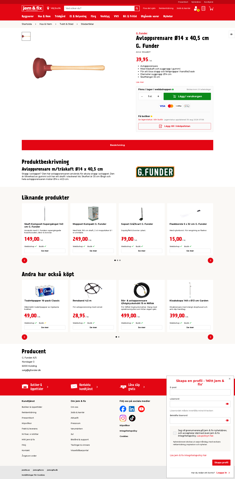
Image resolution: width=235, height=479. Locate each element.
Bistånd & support (80, 439)
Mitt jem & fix (28, 439)
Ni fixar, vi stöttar (30, 434)
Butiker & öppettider (32, 407)
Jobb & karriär (183, 8)
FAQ (24, 445)
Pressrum (75, 423)
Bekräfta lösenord (178, 415)
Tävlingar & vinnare (80, 445)
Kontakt (26, 450)
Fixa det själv (149, 8)
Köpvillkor (27, 423)
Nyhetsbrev (196, 2)
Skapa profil (221, 462)
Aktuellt (74, 418)
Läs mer (140, 82)
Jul (72, 434)
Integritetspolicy (128, 431)
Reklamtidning (166, 8)
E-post (173, 387)
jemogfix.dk (52, 470)
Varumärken (77, 428)
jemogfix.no (38, 470)
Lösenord (174, 399)
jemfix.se (26, 470)
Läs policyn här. (205, 436)
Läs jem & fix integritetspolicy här (188, 455)
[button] (115, 260)
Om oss (74, 407)
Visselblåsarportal (79, 450)
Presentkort (183, 2)
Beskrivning (117, 145)
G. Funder (141, 33)
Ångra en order (29, 456)
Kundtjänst (208, 2)
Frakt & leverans (30, 428)
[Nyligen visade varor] (232, 34)
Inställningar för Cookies (33, 475)
